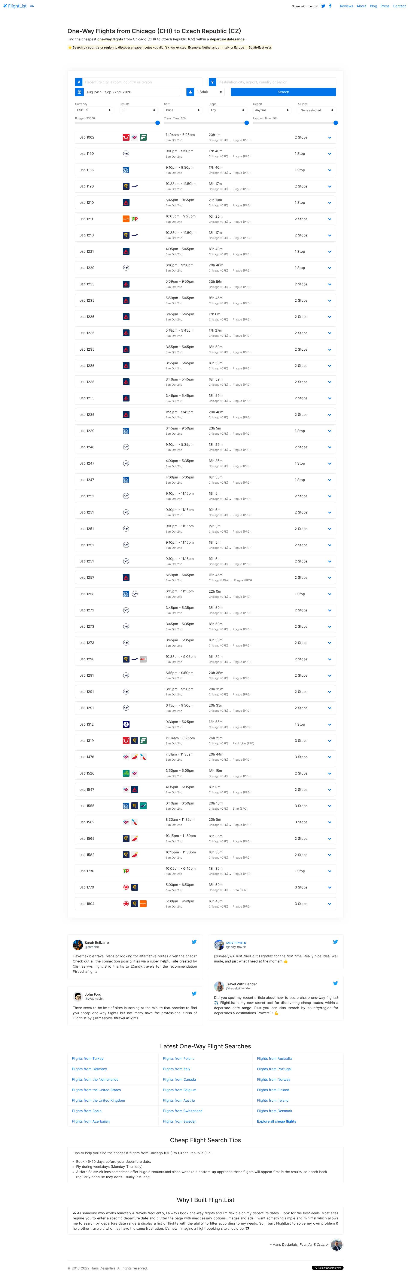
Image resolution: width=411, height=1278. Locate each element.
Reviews (346, 6)
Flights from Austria (179, 1100)
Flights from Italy (176, 1069)
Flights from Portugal (274, 1069)
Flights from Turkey (87, 1058)
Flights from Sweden (179, 1121)
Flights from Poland (179, 1058)
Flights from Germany (89, 1069)
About (361, 6)
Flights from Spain (86, 1111)
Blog (373, 6)
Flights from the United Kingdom (98, 1100)
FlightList (17, 6)
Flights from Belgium (179, 1090)
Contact (399, 6)
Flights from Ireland (273, 1100)
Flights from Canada (179, 1079)
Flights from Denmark (274, 1111)
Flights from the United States (96, 1090)
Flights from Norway (273, 1079)
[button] (329, 137)
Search (283, 92)
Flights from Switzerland (183, 1111)
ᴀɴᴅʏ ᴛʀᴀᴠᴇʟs (236, 942)
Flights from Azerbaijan (91, 1121)
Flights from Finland (273, 1090)
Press (385, 6)
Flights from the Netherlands (95, 1079)
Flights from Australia (274, 1058)
